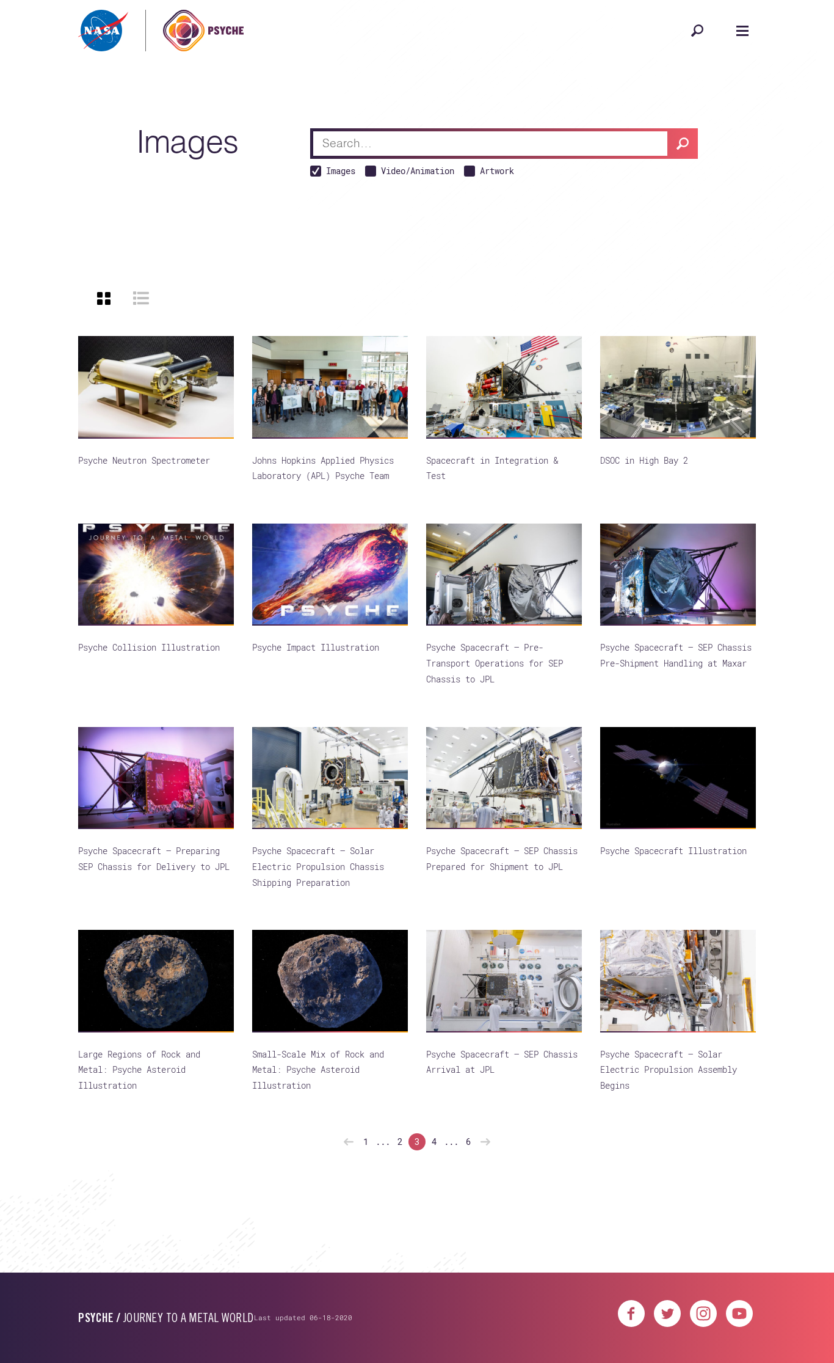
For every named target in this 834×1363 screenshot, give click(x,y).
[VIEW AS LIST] (141, 298)
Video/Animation (417, 171)
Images (340, 171)
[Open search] (697, 30)
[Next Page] (485, 1141)
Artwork (497, 171)
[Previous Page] (348, 1141)
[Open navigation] (742, 30)
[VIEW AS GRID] (103, 298)
